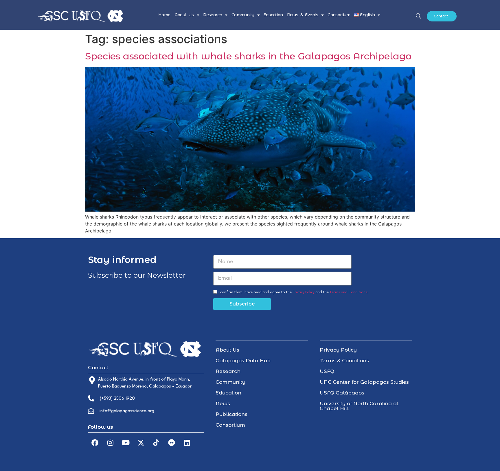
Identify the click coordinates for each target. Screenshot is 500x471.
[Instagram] (110, 443)
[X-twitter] (141, 443)
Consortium (339, 14)
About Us (184, 14)
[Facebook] (95, 443)
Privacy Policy (304, 292)
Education (273, 14)
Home (164, 14)
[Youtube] (126, 443)
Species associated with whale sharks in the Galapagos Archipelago (248, 56)
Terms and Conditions (348, 292)
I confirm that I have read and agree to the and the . (293, 292)
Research (212, 14)
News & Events (302, 14)
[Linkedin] (187, 443)
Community (242, 14)
